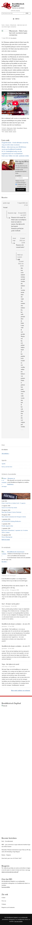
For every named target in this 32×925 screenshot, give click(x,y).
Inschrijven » (10, 484)
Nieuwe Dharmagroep (7, 537)
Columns (4, 904)
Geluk (14, 128)
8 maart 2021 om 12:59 (22, 240)
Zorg (14, 129)
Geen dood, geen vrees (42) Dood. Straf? (12, 858)
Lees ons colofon (6, 887)
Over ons (4, 901)
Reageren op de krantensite (8, 907)
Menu (17, 19)
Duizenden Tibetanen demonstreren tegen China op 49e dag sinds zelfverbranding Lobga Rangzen (16, 850)
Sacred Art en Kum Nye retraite (9, 507)
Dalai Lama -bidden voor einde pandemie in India (15, 156)
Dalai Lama (10, 128)
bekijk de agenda (6, 539)
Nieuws (7, 25)
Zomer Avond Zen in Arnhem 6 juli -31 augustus (14, 503)
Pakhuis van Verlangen (9, 575)
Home (3, 25)
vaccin (14, 131)
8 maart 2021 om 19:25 (20, 264)
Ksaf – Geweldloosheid (7, 841)
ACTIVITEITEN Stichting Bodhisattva (11, 521)
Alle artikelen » (5, 453)
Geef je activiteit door (7, 466)
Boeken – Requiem (6, 855)
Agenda (3, 463)
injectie (10, 131)
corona (6, 131)
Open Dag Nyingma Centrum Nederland (11, 512)
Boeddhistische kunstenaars (15, 552)
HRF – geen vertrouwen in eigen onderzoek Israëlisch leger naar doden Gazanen (16, 845)
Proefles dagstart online (7, 526)
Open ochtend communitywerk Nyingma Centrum (14, 517)
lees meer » (4, 561)
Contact (3, 897)
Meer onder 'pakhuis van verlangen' (20, 690)
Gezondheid (20, 128)
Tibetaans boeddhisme (7, 129)
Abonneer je (11, 478)
